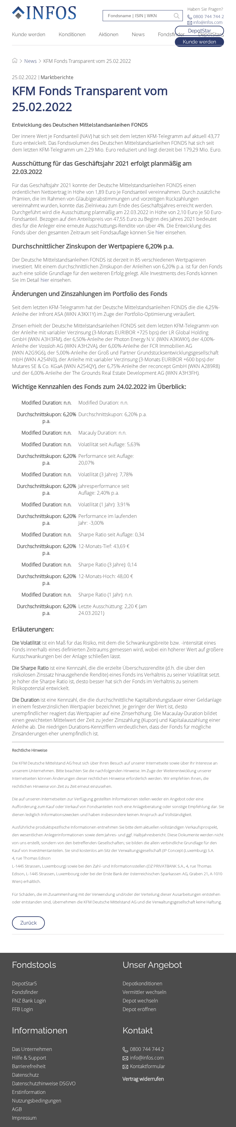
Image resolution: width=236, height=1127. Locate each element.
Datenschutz (25, 1074)
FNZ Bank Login (29, 1000)
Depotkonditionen (142, 983)
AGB (17, 1109)
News (30, 61)
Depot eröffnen (139, 1009)
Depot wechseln (140, 1000)
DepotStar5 (24, 983)
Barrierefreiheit (28, 1066)
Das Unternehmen (32, 1049)
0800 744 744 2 (208, 16)
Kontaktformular (147, 1066)
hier (159, 232)
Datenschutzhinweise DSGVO (44, 1083)
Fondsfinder (25, 992)
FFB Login (22, 1009)
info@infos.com (207, 22)
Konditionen (72, 34)
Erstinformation (28, 1092)
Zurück (28, 923)
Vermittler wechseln (144, 992)
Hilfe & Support (29, 1057)
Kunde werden (28, 34)
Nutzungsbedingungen (36, 1100)
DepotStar (199, 31)
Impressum (24, 1117)
